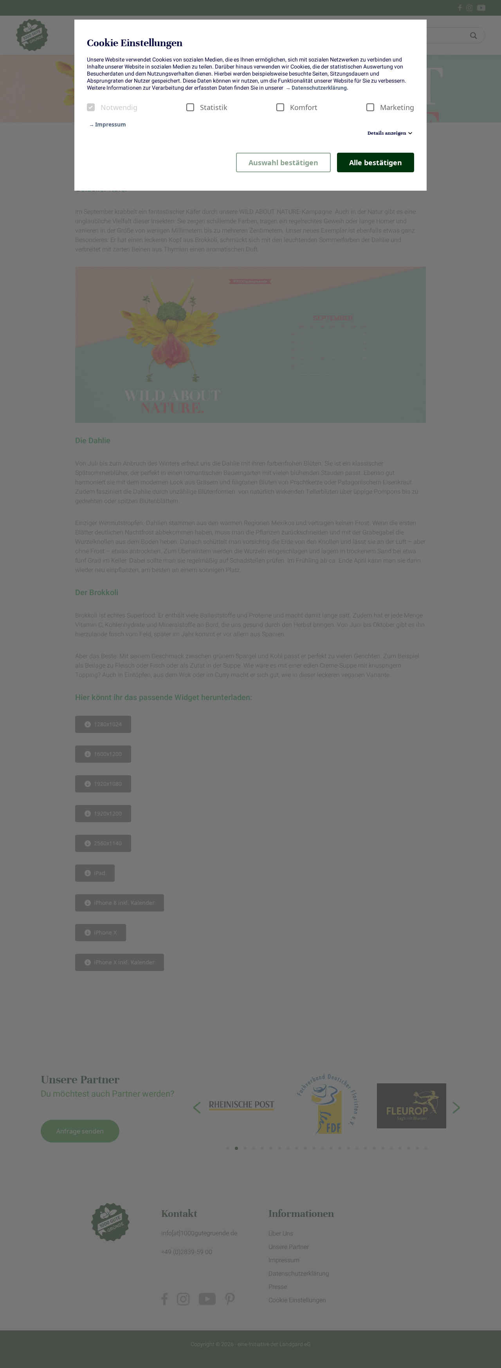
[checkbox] (91, 107)
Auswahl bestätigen (283, 162)
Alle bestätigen (375, 162)
